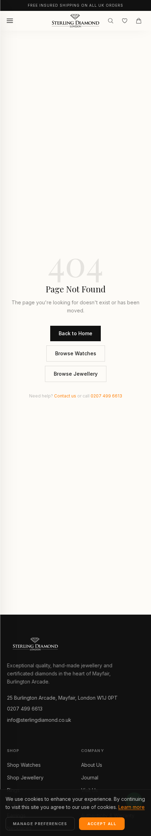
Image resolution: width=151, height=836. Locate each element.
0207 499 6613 (106, 395)
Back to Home (75, 333)
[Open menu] (10, 21)
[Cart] (138, 20)
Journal (89, 777)
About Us (91, 765)
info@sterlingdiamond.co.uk (39, 720)
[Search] (110, 20)
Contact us (65, 395)
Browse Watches (75, 353)
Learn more (131, 807)
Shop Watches (24, 765)
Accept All (101, 823)
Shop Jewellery (25, 777)
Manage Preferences (40, 823)
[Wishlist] (124, 20)
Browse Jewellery (76, 374)
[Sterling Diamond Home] (75, 20)
